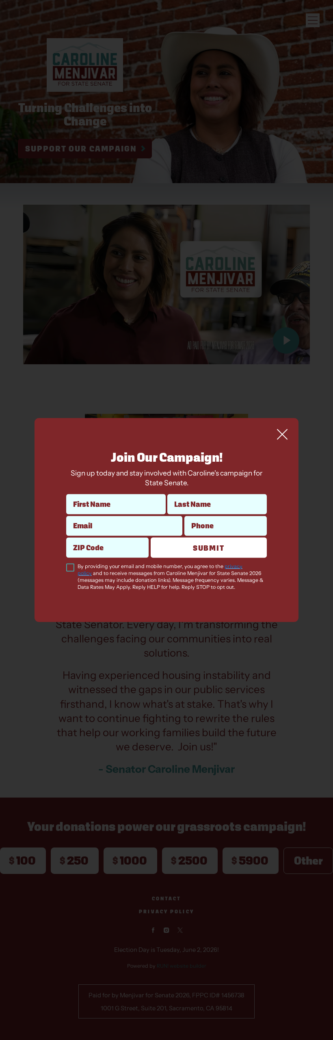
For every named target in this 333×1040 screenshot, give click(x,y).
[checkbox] (70, 568)
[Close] (282, 434)
